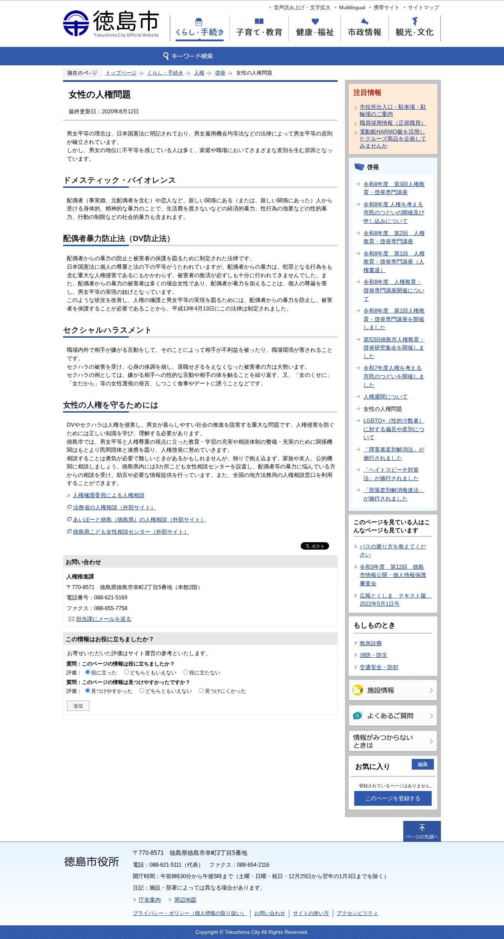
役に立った (104, 672)
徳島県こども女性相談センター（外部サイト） (131, 532)
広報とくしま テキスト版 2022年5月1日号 (396, 599)
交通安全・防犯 (379, 667)
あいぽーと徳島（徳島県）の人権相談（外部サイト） (139, 519)
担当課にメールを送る (103, 619)
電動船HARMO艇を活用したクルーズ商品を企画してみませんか (393, 138)
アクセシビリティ (357, 913)
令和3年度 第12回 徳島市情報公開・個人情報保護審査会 (393, 575)
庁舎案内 (150, 900)
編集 (423, 764)
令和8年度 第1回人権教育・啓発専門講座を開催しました (394, 318)
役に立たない (204, 672)
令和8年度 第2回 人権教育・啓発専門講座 (394, 237)
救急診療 (371, 643)
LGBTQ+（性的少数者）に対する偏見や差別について (393, 428)
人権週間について (385, 396)
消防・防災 (373, 655)
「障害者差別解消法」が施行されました (393, 453)
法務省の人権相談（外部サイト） (114, 507)
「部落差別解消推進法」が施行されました (393, 494)
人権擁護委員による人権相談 (109, 495)
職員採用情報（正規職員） (393, 123)
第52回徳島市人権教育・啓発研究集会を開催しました (394, 347)
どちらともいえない (153, 672)
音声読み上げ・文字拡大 (302, 7)
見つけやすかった (111, 691)
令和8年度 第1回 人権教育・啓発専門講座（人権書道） (394, 261)
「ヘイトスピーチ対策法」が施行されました (391, 474)
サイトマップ (423, 7)
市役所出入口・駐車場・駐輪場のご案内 (393, 110)
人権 (199, 73)
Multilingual (352, 7)
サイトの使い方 (311, 913)
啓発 (220, 73)
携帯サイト (387, 7)
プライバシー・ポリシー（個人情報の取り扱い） (189, 913)
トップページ (121, 73)
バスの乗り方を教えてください (393, 550)
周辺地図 (185, 900)
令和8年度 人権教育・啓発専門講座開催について (393, 290)
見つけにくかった (225, 691)
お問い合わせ (269, 913)
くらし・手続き (165, 73)
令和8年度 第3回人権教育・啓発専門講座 (394, 188)
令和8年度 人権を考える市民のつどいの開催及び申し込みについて (393, 212)
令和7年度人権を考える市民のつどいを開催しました (393, 376)
